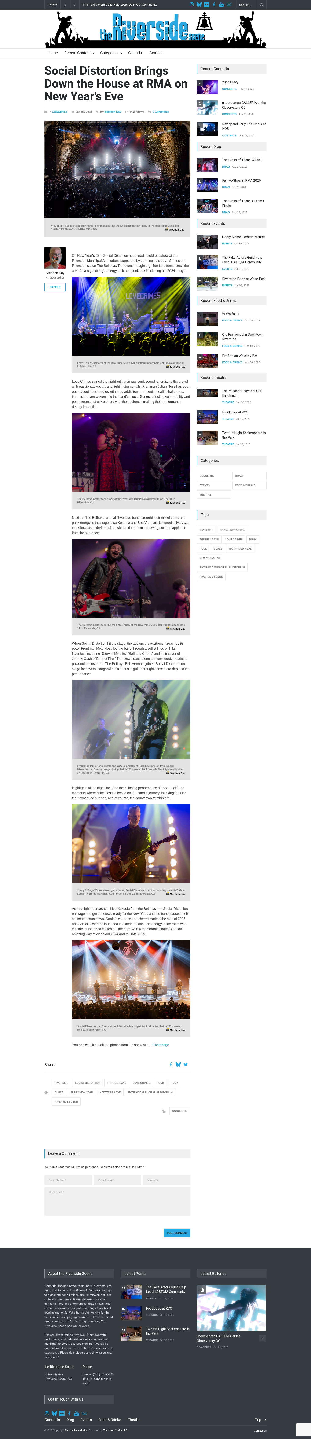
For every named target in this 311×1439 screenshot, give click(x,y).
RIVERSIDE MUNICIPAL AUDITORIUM (150, 1092)
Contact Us (260, 1430)
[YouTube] (222, 5)
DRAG (226, 166)
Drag (70, 1419)
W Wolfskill (230, 314)
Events (86, 1419)
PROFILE (55, 287)
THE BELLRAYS (116, 1083)
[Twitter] (200, 5)
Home (53, 53)
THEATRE (228, 402)
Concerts (52, 1419)
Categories (109, 53)
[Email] (229, 5)
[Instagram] (192, 5)
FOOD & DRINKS (232, 320)
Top (258, 1419)
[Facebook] (214, 5)
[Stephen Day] (55, 258)
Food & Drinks (109, 1419)
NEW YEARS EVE (110, 1092)
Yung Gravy (230, 82)
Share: (49, 1065)
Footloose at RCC (95, 4)
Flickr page (160, 1045)
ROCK (174, 1083)
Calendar (135, 53)
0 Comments (161, 111)
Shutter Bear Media (76, 1430)
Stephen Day (113, 111)
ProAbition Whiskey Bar (239, 356)
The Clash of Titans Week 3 (242, 160)
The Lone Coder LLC (115, 1430)
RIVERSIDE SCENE (66, 1101)
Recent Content (77, 53)
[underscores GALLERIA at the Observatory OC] (231, 1308)
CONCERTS (59, 111)
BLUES (59, 1092)
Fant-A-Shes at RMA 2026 (241, 181)
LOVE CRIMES (141, 1083)
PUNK (160, 1083)
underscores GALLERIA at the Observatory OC (219, 1338)
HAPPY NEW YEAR (81, 1092)
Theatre (134, 1419)
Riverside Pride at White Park (244, 279)
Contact (156, 53)
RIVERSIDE (61, 1083)
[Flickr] (207, 5)
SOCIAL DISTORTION (87, 1083)
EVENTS (227, 243)
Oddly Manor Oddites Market (243, 237)
